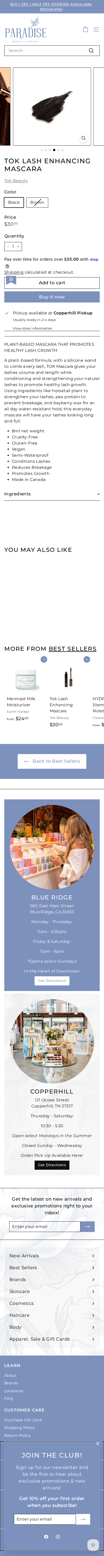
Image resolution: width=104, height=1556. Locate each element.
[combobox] (52, 50)
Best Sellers (73, 648)
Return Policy (17, 1435)
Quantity (14, 235)
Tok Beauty (16, 180)
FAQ (8, 1398)
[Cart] (85, 29)
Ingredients (17, 493)
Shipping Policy (19, 1427)
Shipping (13, 272)
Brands (11, 1383)
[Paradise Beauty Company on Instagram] (58, 1536)
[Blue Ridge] (52, 847)
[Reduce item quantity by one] (8, 246)
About (10, 1375)
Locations (13, 1390)
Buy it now (52, 297)
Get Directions (52, 980)
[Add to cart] (44, 560)
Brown (37, 202)
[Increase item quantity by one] (18, 246)
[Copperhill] (52, 1041)
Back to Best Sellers (55, 761)
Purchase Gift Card (23, 1420)
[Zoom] (83, 138)
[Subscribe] (83, 1519)
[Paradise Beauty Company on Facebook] (46, 1536)
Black (14, 202)
